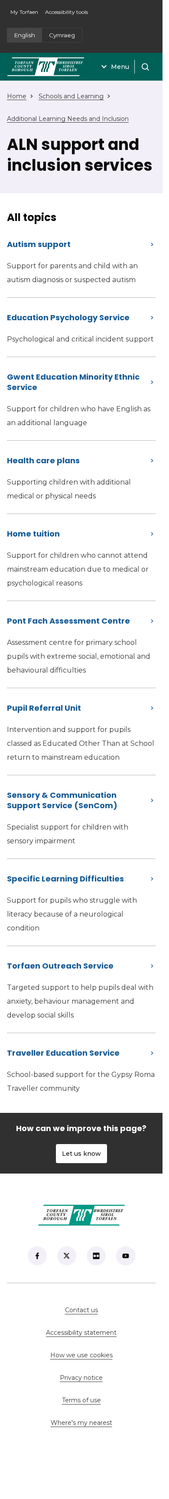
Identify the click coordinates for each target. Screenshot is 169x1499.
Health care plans (43, 460)
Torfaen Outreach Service (60, 965)
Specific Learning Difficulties (65, 878)
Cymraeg (62, 35)
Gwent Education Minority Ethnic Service (73, 382)
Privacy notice (81, 1378)
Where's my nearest (103, 1423)
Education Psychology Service (68, 317)
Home (16, 96)
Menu (120, 67)
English (24, 35)
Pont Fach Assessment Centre (68, 620)
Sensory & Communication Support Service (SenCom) (62, 800)
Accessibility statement (81, 1332)
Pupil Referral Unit (44, 707)
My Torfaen (26, 14)
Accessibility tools (66, 12)
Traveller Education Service (63, 1052)
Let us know (81, 1154)
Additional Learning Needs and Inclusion (68, 119)
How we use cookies (81, 1355)
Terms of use (81, 1400)
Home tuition (33, 533)
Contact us (109, 1310)
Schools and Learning (71, 96)
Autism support (39, 244)
